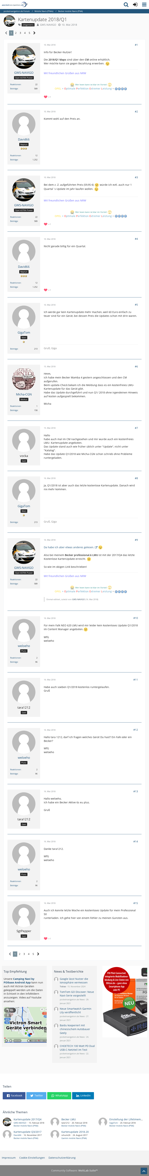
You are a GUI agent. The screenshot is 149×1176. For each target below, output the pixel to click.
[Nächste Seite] (34, 33)
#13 (135, 791)
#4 (136, 238)
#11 (135, 679)
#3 (136, 177)
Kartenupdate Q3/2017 (27, 1132)
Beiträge (14, 88)
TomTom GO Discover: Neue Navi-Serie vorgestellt (77, 993)
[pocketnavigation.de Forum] (14, 4)
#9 (136, 540)
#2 (136, 111)
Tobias (63, 986)
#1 (136, 44)
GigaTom (113, 1122)
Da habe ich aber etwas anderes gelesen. (69, 547)
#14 (135, 841)
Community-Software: (74, 1170)
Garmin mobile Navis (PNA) (74, 1138)
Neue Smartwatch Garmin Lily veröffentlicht (75, 1010)
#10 (135, 618)
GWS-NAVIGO (48, 24)
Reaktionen (15, 84)
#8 (136, 478)
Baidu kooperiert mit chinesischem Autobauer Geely (75, 1029)
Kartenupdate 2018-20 (75, 1132)
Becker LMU (68, 1119)
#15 (135, 903)
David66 (17, 1135)
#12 (135, 729)
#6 (136, 366)
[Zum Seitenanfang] (144, 1171)
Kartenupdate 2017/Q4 (27, 1119)
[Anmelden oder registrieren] (135, 4)
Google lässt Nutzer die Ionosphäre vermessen (74, 980)
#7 (136, 428)
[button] (144, 4)
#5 (136, 304)
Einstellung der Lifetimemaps (127, 1119)
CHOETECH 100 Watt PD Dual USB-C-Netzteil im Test (77, 1047)
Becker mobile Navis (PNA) (26, 1125)
